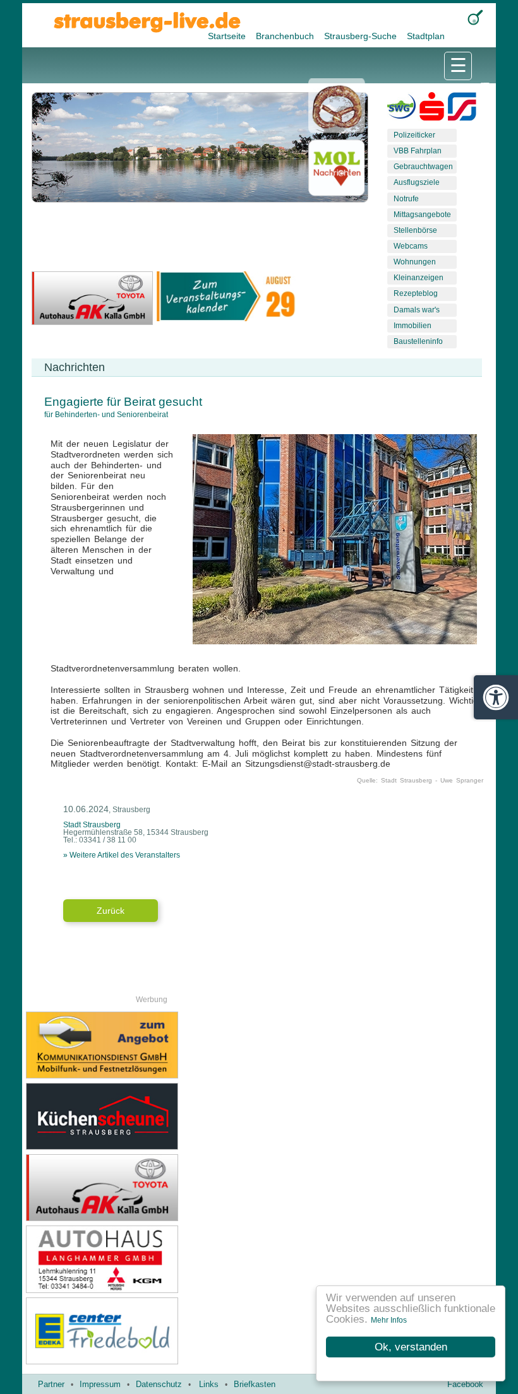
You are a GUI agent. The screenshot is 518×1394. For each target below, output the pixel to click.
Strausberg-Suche (361, 36)
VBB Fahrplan (418, 150)
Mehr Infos (389, 1320)
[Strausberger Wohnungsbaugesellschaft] (401, 109)
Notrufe (406, 198)
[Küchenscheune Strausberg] (142, 1116)
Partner (51, 1384)
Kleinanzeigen (418, 277)
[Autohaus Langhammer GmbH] (142, 1259)
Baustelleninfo (418, 341)
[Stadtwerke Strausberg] (462, 109)
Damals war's (417, 309)
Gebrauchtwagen (423, 166)
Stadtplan (426, 36)
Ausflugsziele (417, 182)
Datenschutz (159, 1384)
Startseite (228, 36)
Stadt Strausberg (92, 824)
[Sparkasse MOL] (432, 109)
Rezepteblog (416, 293)
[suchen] (475, 17)
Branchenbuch (286, 36)
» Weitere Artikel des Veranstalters (121, 855)
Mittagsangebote (422, 214)
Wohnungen (415, 261)
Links (209, 1384)
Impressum (100, 1384)
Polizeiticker (414, 135)
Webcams (411, 246)
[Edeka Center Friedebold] (142, 1330)
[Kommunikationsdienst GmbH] (142, 1045)
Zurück (110, 911)
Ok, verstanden (411, 1347)
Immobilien (412, 325)
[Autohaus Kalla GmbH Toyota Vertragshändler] (142, 1187)
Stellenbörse (415, 230)
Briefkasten (254, 1384)
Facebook (465, 1384)
